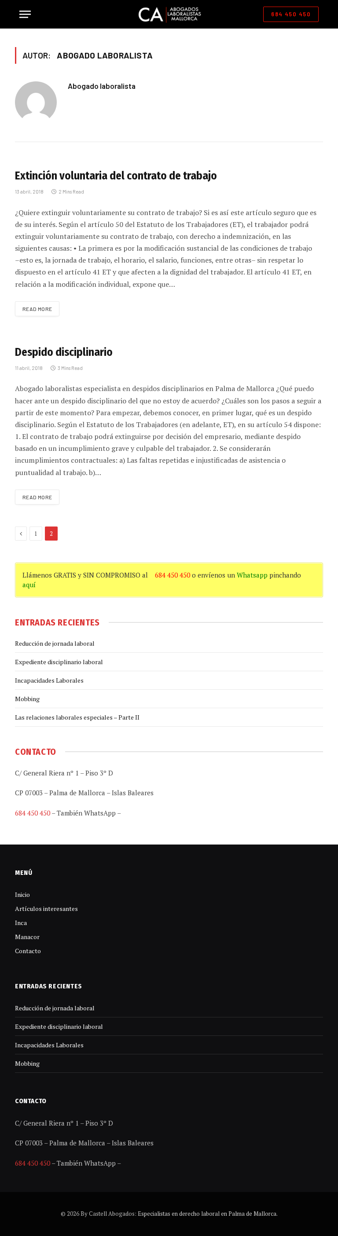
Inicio (22, 894)
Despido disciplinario (64, 352)
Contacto (28, 951)
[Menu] (25, 14)
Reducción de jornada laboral (55, 643)
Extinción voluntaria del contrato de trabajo (116, 176)
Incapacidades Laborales (49, 680)
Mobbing (27, 699)
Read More (37, 309)
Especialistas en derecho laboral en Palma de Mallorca (207, 1214)
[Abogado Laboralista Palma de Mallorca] (169, 14)
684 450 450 (291, 14)
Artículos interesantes (46, 908)
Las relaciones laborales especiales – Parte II (77, 717)
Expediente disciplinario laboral (59, 662)
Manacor (27, 936)
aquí (29, 584)
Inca (21, 922)
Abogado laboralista (102, 85)
